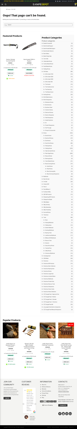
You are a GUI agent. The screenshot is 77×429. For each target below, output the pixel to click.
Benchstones (48, 104)
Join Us (7, 398)
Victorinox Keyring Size (48, 268)
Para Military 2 (46, 189)
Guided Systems (49, 120)
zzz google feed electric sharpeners (52, 307)
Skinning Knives (49, 158)
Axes (46, 220)
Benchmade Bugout (48, 46)
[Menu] (2, 4)
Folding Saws (48, 225)
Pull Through (48, 127)
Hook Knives (50, 166)
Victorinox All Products (48, 263)
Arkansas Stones (49, 102)
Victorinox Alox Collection (49, 266)
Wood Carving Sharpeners (53, 174)
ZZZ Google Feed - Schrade (49, 299)
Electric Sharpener (49, 115)
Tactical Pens (48, 248)
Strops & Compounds (50, 130)
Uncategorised (46, 255)
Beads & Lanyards (47, 43)
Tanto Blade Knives (49, 161)
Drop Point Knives (49, 143)
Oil (45, 122)
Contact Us (63, 405)
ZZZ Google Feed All (48, 304)
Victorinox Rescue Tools (49, 284)
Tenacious (45, 214)
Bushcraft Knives (49, 138)
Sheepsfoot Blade (47, 199)
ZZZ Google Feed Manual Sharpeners (52, 309)
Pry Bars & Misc (47, 191)
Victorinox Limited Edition (49, 276)
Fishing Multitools (49, 222)
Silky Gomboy (46, 204)
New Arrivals (46, 179)
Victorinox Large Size (48, 273)
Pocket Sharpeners (49, 125)
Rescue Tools (48, 240)
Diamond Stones (49, 112)
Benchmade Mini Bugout (49, 48)
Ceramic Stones (49, 109)
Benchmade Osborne (48, 51)
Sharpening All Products (49, 197)
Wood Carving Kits (51, 171)
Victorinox (45, 261)
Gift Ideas (45, 71)
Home (9, 9)
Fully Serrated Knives (50, 151)
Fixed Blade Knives (47, 66)
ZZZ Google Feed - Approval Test (51, 294)
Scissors (47, 243)
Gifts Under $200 (49, 76)
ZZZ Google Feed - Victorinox (50, 302)
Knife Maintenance (47, 97)
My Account (64, 1)
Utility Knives (48, 250)
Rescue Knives (48, 156)
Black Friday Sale (47, 56)
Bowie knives (48, 135)
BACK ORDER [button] (29, 73)
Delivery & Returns (46, 386)
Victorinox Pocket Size (48, 281)
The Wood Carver (49, 92)
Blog (43, 397)
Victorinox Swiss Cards (48, 289)
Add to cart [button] (10, 73)
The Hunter (48, 84)
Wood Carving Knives (50, 163)
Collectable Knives (47, 61)
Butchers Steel (48, 107)
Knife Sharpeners (47, 99)
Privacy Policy (45, 393)
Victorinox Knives (47, 271)
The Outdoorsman (49, 86)
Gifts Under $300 (49, 79)
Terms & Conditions (46, 391)
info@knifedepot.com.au (67, 401)
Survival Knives (47, 212)
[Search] (5, 4)
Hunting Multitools (49, 230)
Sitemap (44, 395)
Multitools (45, 176)
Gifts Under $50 (49, 81)
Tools (44, 217)
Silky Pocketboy (47, 209)
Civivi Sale (45, 58)
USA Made (46, 258)
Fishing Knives (48, 145)
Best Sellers (46, 53)
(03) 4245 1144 (71, 1)
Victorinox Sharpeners (48, 286)
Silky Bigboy (46, 202)
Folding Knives (46, 69)
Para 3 (45, 186)
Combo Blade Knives (48, 63)
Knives (45, 133)
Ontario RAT (46, 184)
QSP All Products (47, 194)
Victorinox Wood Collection (49, 291)
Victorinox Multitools (50, 253)
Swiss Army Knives (49, 245)
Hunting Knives (46, 94)
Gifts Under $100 (49, 74)
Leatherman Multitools (50, 235)
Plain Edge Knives (49, 153)
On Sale (45, 181)
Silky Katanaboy (47, 207)
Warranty (44, 389)
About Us (44, 384)
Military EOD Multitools (50, 238)
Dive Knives (48, 140)
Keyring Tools (48, 232)
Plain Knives (49, 168)
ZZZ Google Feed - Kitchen (49, 296)
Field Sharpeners (49, 117)
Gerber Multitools (49, 227)
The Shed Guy (48, 89)
